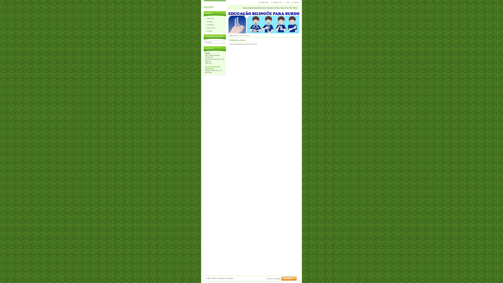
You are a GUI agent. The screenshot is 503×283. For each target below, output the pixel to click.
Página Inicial (233, 35)
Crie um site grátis (274, 279)
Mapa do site (277, 2)
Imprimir (296, 2)
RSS (287, 2)
